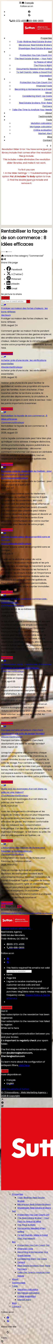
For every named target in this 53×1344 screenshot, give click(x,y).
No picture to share (11, 294)
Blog (49, 136)
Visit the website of (15, 1089)
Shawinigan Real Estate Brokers (35, 48)
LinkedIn (15, 283)
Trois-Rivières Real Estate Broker (34, 41)
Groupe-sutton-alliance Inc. (16, 928)
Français (29, 2)
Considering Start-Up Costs (37, 96)
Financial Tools (44, 85)
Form (9, 974)
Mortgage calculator (41, 126)
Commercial (31, 913)
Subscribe (6, 1007)
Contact (47, 140)
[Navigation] (20, 2)
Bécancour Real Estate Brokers (35, 45)
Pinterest (16, 279)
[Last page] (20, 906)
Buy (50, 79)
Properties (46, 38)
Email (14, 288)
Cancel (5, 297)
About (48, 113)
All (2, 913)
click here (24, 1065)
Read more (7, 353)
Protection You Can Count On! (36, 55)
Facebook (16, 269)
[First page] (2, 906)
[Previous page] (4, 906)
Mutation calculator (41, 123)
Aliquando (9, 913)
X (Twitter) (17, 274)
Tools (49, 119)
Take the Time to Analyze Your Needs (32, 109)
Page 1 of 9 (11, 906)
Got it (4, 1071)
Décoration (44, 913)
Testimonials (45, 116)
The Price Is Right (43, 65)
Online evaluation (42, 130)
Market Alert (45, 133)
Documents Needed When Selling (34, 68)
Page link (11, 978)
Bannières (19, 913)
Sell (50, 51)
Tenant (48, 99)
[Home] (23, 2)
